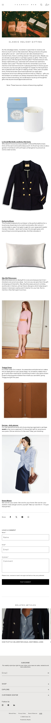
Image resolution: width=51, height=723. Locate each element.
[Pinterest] (10, 705)
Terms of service (32, 713)
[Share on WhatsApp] (28, 517)
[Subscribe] (46, 673)
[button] (41, 4)
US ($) (40, 713)
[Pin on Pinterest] (22, 517)
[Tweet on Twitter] (16, 517)
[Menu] (5, 4)
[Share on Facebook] (10, 517)
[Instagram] (4, 705)
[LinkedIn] (16, 705)
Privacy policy (22, 713)
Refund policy (12, 713)
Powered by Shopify (25, 719)
